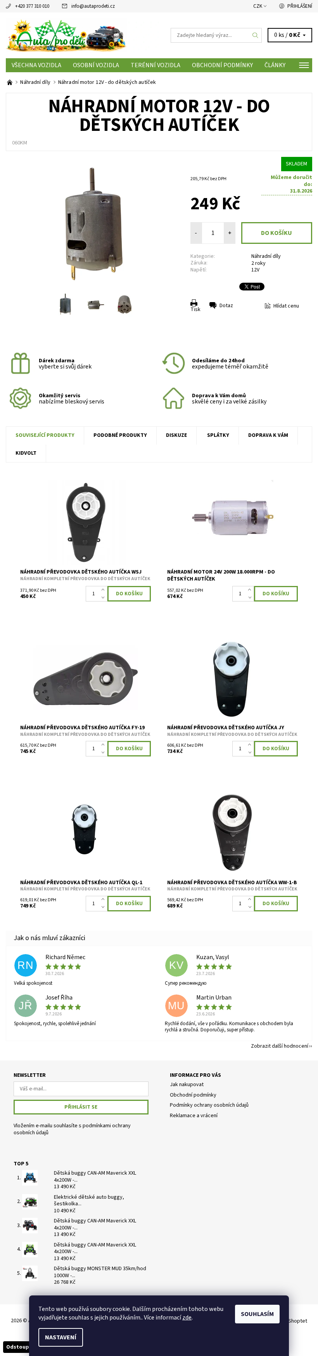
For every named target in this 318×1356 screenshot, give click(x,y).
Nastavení (60, 1337)
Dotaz (226, 305)
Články (274, 65)
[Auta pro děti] (82, 35)
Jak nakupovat (187, 1084)
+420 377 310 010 (32, 6)
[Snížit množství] (104, 598)
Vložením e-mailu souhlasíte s (72, 1129)
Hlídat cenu (286, 306)
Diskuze (176, 435)
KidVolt (26, 453)
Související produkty (45, 435)
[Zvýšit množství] (104, 590)
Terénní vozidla (155, 65)
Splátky (218, 435)
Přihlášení (299, 6)
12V (255, 270)
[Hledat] (255, 35)
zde (187, 1317)
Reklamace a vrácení (194, 1116)
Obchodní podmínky (222, 65)
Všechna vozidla (36, 65)
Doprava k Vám (268, 435)
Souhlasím (257, 1314)
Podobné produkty (120, 435)
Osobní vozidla (96, 65)
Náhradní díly (266, 256)
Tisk (195, 309)
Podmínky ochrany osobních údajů (209, 1105)
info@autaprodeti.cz (93, 6)
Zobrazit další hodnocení (279, 1045)
